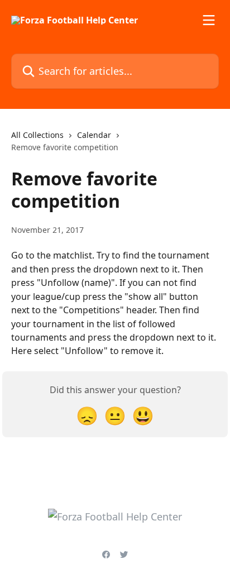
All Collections (37, 135)
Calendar (94, 135)
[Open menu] (209, 20)
